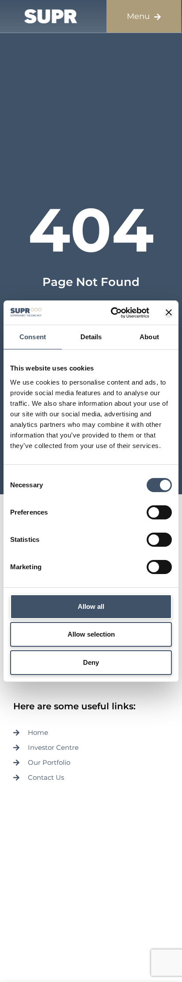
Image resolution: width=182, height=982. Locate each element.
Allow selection (91, 634)
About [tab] (149, 337)
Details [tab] (91, 337)
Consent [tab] (32, 337)
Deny (91, 662)
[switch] (159, 512)
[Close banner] (169, 312)
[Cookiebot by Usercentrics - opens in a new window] (112, 313)
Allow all (91, 606)
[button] (143, 16)
